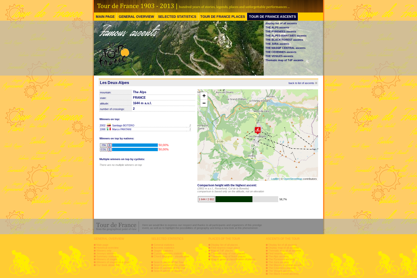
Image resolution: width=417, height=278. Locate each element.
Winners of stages (107, 259)
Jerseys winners (106, 253)
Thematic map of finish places (228, 256)
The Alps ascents (278, 256)
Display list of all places (224, 244)
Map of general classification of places (233, 259)
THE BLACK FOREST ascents (284, 39)
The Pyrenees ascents (281, 259)
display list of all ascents (281, 23)
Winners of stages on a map (112, 262)
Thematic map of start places (228, 253)
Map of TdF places (222, 250)
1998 (102, 129)
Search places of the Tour (169, 262)
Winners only (103, 250)
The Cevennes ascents (282, 267)
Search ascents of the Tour (170, 267)
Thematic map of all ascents (284, 250)
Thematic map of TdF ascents (284, 60)
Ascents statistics (164, 247)
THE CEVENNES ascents (280, 52)
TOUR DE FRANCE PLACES (222, 17)
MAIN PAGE (105, 17)
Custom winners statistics (169, 253)
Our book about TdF (108, 265)
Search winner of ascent (168, 270)
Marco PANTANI (121, 129)
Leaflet (275, 178)
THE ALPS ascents (277, 27)
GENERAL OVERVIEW (136, 17)
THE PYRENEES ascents (280, 31)
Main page (102, 244)
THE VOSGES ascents (279, 56)
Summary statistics (107, 256)
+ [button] (204, 96)
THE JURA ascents (277, 43)
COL (103, 149)
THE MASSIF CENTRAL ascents (285, 47)
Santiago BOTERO (123, 125)
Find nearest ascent (280, 253)
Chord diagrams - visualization (171, 256)
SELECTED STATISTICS (177, 17)
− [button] (204, 103)
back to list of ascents (301, 83)
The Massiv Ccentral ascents (285, 265)
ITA (104, 145)
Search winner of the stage (169, 265)
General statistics (164, 244)
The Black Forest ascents (283, 273)
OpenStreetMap (293, 178)
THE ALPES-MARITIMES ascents (285, 35)
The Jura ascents (278, 262)
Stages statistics (163, 250)
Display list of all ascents (282, 244)
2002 (102, 125)
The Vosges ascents (280, 270)
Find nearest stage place (225, 247)
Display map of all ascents (283, 247)
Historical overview (107, 247)
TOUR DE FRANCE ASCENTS (272, 17)
